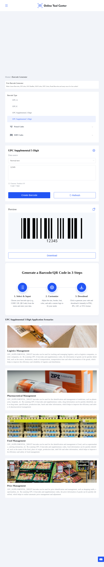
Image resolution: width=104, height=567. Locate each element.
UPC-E (15, 106)
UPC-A (15, 100)
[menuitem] (51, 100)
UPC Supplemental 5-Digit (22, 119)
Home (7, 77)
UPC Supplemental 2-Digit (22, 113)
